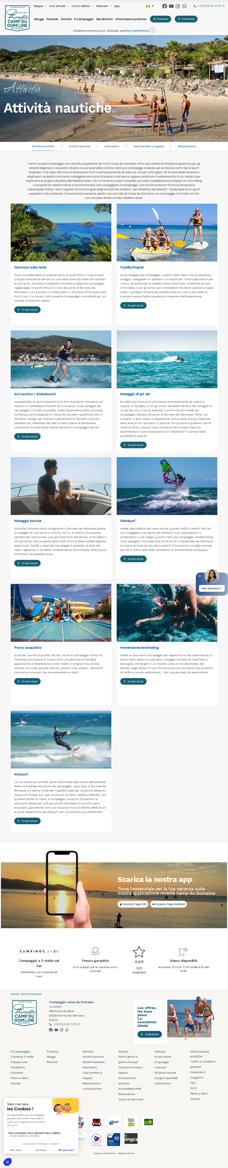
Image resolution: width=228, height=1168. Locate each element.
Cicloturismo (162, 1083)
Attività (66, 19)
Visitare (160, 1051)
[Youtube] (171, 6)
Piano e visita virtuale (19, 1080)
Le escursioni (162, 1057)
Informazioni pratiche (130, 19)
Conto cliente (81, 6)
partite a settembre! (134, 31)
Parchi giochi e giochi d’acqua (128, 1059)
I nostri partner (92, 1089)
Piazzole (52, 19)
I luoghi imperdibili (166, 1078)
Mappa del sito (126, 1153)
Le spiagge (161, 1062)
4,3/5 (139, 962)
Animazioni (112, 146)
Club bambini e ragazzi (148, 146)
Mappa (38, 6)
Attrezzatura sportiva (127, 1080)
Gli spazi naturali (165, 1073)
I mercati (160, 1067)
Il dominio (17, 1073)
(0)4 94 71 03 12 (182, 967)
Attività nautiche (43, 146)
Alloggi (39, 19)
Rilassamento (187, 146)
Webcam (102, 6)
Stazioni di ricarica (130, 1067)
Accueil (15, 994)
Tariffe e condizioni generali (202, 1064)
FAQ (192, 1083)
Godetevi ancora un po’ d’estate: (96, 31)
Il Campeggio (84, 19)
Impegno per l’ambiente (19, 1064)
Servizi (123, 1051)
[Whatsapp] (184, 6)
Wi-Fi (193, 1088)
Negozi (123, 1073)
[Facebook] (164, 6)
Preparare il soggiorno (197, 1074)
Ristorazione (126, 1094)
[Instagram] (177, 6)
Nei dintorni (104, 19)
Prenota (53, 1051)
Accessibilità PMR (129, 1089)
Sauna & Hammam (131, 1099)
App (117, 6)
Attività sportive (79, 146)
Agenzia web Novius (104, 1153)
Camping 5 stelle (22, 1057)
